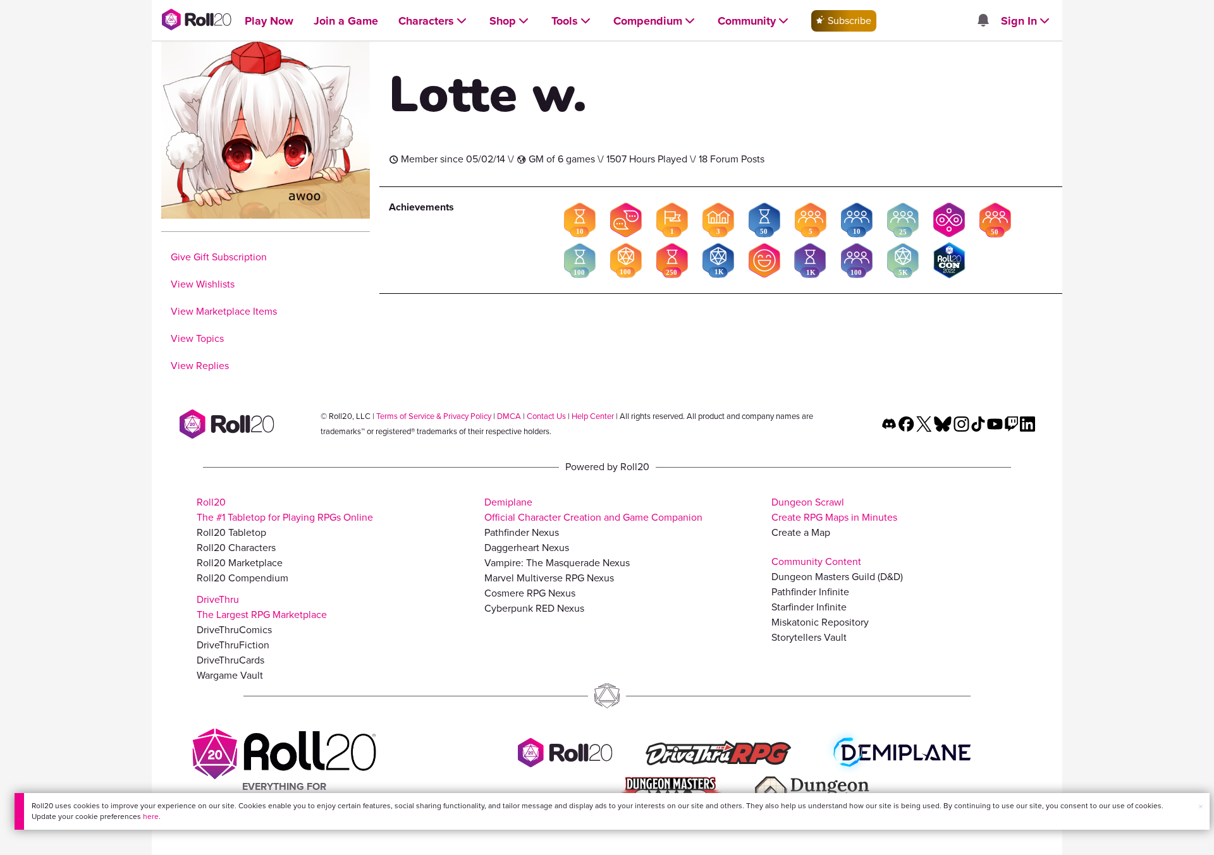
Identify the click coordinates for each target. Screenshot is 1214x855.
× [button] (1200, 806)
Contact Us (546, 416)
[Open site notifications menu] (982, 21)
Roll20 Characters (236, 547)
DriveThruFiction (233, 645)
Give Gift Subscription (219, 257)
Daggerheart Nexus (526, 547)
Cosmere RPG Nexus (529, 593)
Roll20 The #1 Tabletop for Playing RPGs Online (285, 510)
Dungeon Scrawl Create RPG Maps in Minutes (834, 510)
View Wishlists (203, 284)
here (151, 816)
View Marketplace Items (224, 311)
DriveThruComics (234, 629)
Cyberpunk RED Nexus (534, 608)
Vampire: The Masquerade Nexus (557, 562)
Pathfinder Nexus (521, 532)
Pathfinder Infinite (810, 592)
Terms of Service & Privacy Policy (433, 416)
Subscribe (848, 20)
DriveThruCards (230, 660)
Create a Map (800, 532)
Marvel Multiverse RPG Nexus (549, 578)
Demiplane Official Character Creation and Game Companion (593, 510)
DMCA (509, 416)
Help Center (593, 416)
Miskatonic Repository (820, 622)
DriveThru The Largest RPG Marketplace (262, 607)
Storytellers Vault (809, 637)
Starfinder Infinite (809, 607)
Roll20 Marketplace (240, 562)
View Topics (197, 338)
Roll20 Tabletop (231, 532)
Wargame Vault (230, 675)
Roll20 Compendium (242, 578)
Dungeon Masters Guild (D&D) (837, 576)
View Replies (200, 365)
